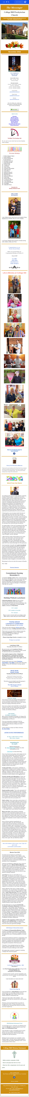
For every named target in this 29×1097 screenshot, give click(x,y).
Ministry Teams (14, 117)
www (13, 1088)
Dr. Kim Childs (6, 728)
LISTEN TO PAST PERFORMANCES (14, 732)
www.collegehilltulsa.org (14, 99)
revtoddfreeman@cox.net (14, 95)
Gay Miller (12, 662)
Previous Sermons (14, 567)
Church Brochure (14, 125)
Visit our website (14, 1081)
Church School (14, 121)
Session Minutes (14, 118)
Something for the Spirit (14, 123)
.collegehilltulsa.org (19, 1088)
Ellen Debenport (11, 747)
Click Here (9, 751)
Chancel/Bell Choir (14, 120)
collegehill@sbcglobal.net (14, 91)
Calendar (14, 116)
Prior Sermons (14, 122)
